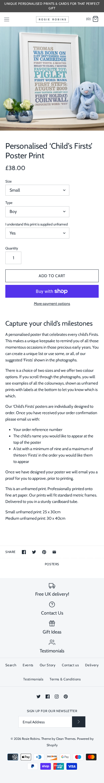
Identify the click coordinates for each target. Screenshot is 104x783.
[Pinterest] (66, 697)
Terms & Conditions (65, 679)
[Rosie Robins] (52, 19)
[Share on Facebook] (24, 552)
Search (11, 665)
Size (8, 181)
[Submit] (78, 721)
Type (9, 202)
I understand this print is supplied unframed (36, 224)
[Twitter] (39, 697)
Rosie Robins (31, 739)
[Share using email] (54, 552)
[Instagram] (57, 697)
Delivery (92, 665)
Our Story (48, 665)
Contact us (70, 665)
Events (28, 665)
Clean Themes (65, 739)
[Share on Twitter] (34, 552)
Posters (52, 564)
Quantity (11, 248)
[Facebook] (48, 697)
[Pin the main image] (44, 552)
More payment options (52, 303)
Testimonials (33, 679)
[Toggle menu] (6, 19)
